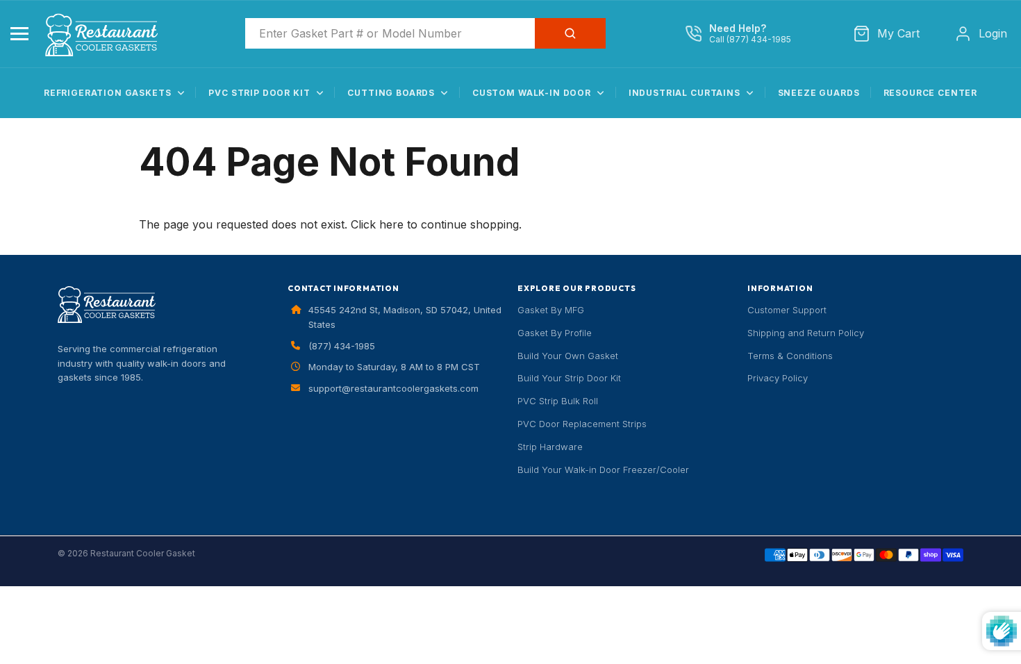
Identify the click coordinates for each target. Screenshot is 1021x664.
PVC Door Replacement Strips (582, 423)
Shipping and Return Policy (805, 332)
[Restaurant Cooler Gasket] (106, 33)
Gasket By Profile (554, 332)
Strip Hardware (550, 446)
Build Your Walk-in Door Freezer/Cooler (603, 469)
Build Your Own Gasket (567, 355)
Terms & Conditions (790, 355)
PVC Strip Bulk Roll (557, 400)
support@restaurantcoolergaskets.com (393, 388)
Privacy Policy (777, 377)
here (391, 224)
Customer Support (787, 309)
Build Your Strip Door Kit (569, 377)
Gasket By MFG (550, 309)
